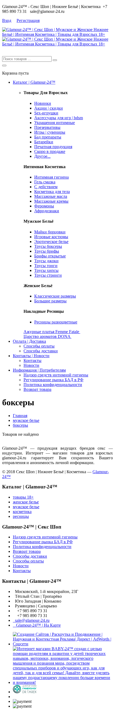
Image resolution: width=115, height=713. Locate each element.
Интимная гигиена (51, 177)
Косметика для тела (52, 191)
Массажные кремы (51, 201)
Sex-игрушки (46, 113)
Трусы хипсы (46, 270)
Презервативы (47, 127)
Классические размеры (55, 296)
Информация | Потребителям (39, 370)
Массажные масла (50, 196)
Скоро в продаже (49, 151)
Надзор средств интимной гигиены (56, 375)
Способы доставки (41, 351)
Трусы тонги (45, 265)
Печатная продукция (53, 146)
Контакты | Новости (31, 355)
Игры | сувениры (49, 132)
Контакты (32, 360)
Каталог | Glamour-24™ (34, 82)
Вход (6, 20)
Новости (31, 365)
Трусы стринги (48, 275)
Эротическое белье (51, 241)
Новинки (42, 103)
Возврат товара (37, 389)
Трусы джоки (46, 261)
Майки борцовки (50, 232)
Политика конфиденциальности (53, 384)
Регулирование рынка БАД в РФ (53, 379)
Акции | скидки (48, 108)
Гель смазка (44, 182)
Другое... (42, 156)
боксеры (20, 425)
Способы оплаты (39, 346)
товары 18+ (23, 497)
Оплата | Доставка (29, 341)
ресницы (21, 516)
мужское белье (26, 420)
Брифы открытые (50, 256)
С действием (45, 186)
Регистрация (28, 20)
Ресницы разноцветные (55, 322)
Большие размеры (50, 301)
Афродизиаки (46, 211)
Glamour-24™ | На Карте (37, 625)
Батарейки (43, 142)
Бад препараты (47, 137)
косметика (22, 511)
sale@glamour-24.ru (31, 620)
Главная (20, 415)
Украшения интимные (54, 122)
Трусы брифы (46, 251)
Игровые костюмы (51, 236)
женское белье (26, 502)
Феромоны (44, 206)
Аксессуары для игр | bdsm (58, 117)
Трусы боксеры (48, 246)
